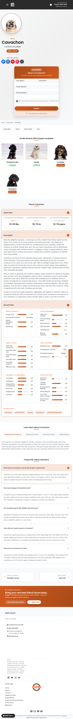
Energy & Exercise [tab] (32, 434)
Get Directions (13, 636)
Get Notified (60, 165)
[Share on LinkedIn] (8, 62)
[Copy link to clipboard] (22, 62)
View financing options (15, 602)
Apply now (35, 602)
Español (9, 705)
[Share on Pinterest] (13, 62)
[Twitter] (19, 677)
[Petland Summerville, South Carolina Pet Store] (12, 5)
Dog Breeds (9, 122)
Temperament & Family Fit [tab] (12, 434)
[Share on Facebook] (3, 62)
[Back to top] (66, 613)
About (17, 129)
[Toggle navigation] (7, 4)
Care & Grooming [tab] (48, 434)
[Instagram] (15, 677)
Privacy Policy (9, 703)
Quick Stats (7, 129)
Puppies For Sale (10, 695)
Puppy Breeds (9, 698)
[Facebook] (8, 677)
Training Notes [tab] (64, 434)
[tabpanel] (36, 445)
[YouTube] (12, 677)
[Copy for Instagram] (17, 62)
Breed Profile (28, 129)
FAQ (38, 129)
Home (3, 122)
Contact (8, 693)
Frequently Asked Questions (14, 700)
